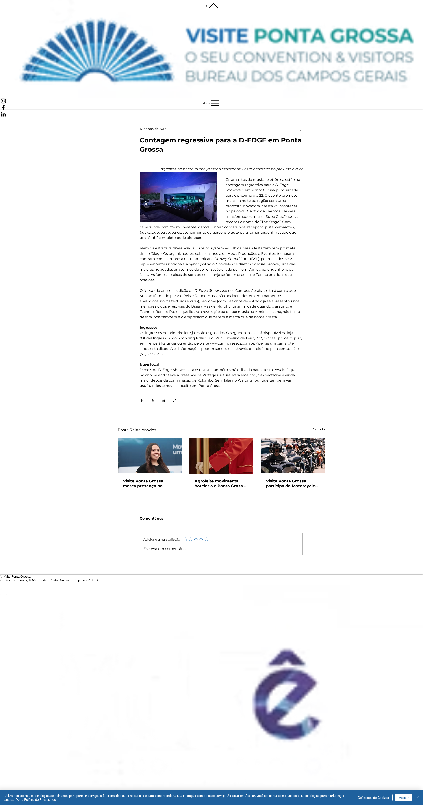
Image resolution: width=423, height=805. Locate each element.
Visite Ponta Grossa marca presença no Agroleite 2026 (143, 483)
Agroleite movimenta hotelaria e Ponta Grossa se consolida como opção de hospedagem (221, 483)
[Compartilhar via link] (174, 400)
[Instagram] (211, 101)
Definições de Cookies (373, 797)
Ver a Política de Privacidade (36, 799)
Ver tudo (318, 429)
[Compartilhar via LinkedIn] (163, 400)
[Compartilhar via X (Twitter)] (152, 400)
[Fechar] (417, 797)
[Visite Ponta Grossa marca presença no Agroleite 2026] (150, 455)
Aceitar (404, 797)
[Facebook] (211, 107)
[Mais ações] (300, 129)
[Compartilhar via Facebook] (142, 400)
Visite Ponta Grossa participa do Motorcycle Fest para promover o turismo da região (290, 483)
